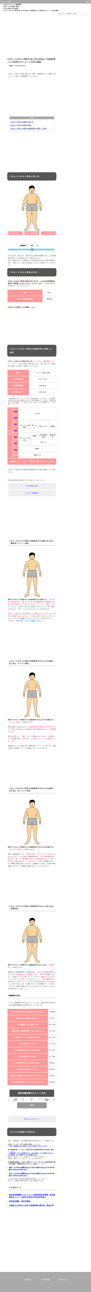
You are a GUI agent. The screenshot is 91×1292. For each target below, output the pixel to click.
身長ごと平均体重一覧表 (11, 6)
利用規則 (28, 1280)
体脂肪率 (23, 245)
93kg (15, 424)
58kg (15, 443)
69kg (15, 437)
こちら (32, 307)
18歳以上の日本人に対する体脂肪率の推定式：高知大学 (31, 1205)
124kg (16, 411)
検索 (32, 1105)
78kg (15, 430)
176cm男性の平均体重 (10, 8)
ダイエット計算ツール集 (68, 13)
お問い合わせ (63, 1280)
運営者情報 (46, 1280)
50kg (15, 450)
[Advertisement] (31, 34)
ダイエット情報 (6, 2)
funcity (88, 2)
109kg (16, 418)
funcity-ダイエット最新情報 (12, 4)
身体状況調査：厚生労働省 (19, 1201)
